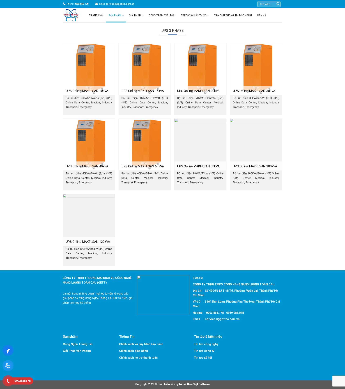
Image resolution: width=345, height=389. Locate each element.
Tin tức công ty (204, 351)
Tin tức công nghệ (206, 344)
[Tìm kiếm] (278, 4)
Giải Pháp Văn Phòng (77, 351)
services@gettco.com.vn (222, 319)
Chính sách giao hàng (133, 351)
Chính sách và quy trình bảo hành (141, 344)
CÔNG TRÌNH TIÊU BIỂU (162, 15)
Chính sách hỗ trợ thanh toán (138, 357)
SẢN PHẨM (115, 15)
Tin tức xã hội (203, 357)
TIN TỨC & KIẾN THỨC (193, 15)
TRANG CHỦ (96, 15)
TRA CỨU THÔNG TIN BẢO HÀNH (233, 15)
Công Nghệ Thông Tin (77, 344)
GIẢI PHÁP (135, 15)
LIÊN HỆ (261, 15)
